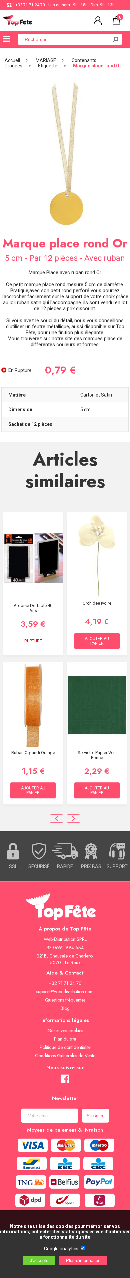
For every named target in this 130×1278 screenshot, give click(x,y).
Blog (65, 1008)
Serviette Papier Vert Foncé (97, 755)
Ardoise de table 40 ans (33, 608)
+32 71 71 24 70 (30, 5)
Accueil (12, 60)
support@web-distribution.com (65, 991)
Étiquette (47, 65)
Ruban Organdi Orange (33, 752)
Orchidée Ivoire (97, 603)
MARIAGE (46, 60)
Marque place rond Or (97, 65)
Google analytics (61, 1248)
